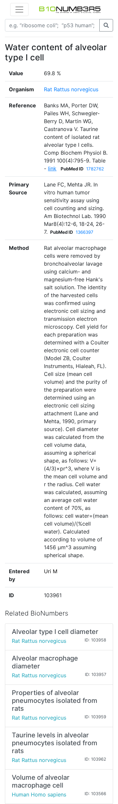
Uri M (50, 571)
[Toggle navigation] (19, 9)
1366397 (84, 232)
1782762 (95, 168)
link (52, 168)
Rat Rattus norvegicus (71, 89)
